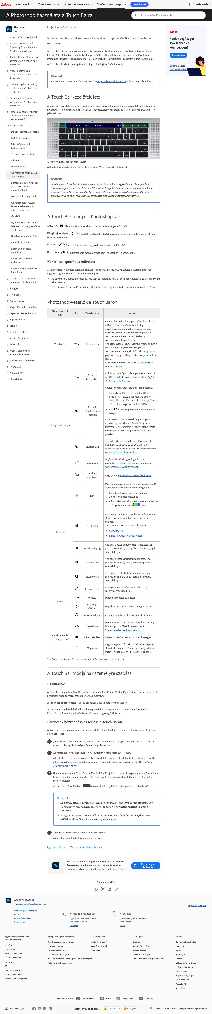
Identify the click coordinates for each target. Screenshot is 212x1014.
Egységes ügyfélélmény (57, 950)
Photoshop (19, 27)
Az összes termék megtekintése (17, 979)
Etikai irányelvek (182, 980)
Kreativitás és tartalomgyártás (59, 955)
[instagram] (39, 1008)
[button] (188, 4)
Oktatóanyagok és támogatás (110, 4)
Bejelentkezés (201, 4)
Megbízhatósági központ (185, 976)
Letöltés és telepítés (141, 946)
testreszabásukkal (78, 658)
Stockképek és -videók (13, 974)
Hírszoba (179, 959)
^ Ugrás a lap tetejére (197, 905)
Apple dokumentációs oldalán (111, 81)
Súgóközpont (138, 942)
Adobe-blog (180, 988)
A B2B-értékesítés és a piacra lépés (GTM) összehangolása (64, 959)
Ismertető (180, 946)
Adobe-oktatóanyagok (141, 955)
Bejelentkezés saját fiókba (186, 942)
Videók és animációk (13, 958)
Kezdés (17, 914)
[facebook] (34, 1008)
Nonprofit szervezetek (98, 946)
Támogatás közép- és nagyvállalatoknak (148, 959)
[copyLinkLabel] (116, 890)
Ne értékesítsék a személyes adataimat (179, 1009)
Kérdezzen (74, 926)
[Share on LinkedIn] (109, 890)
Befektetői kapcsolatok (185, 967)
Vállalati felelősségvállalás (186, 963)
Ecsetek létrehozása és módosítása (125, 535)
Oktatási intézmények (98, 942)
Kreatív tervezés (23, 4)
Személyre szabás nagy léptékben (61, 942)
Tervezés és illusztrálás (14, 953)
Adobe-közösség (139, 950)
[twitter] (44, 1008)
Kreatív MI (9, 945)
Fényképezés (10, 949)
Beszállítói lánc (181, 971)
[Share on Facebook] (96, 890)
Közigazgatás (95, 950)
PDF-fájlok (9, 962)
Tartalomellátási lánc (56, 946)
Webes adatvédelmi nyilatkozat (86, 847)
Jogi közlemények (56, 847)
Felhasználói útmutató (22, 918)
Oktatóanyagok (20, 922)
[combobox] (168, 15)
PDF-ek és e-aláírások (47, 4)
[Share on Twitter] (103, 890)
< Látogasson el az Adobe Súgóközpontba (30, 904)
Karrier (178, 950)
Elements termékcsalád (14, 970)
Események (180, 955)
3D (6, 966)
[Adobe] (6, 4)
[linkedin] (50, 1008)
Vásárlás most (139, 4)
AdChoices (203, 1009)
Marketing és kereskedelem (77, 4)
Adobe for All (181, 984)
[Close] (151, 1007)
